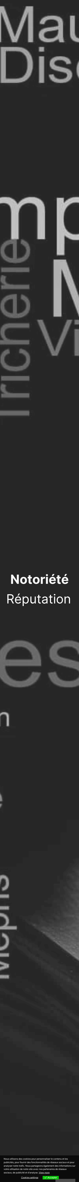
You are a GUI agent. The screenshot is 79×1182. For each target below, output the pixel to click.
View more (44, 1172)
